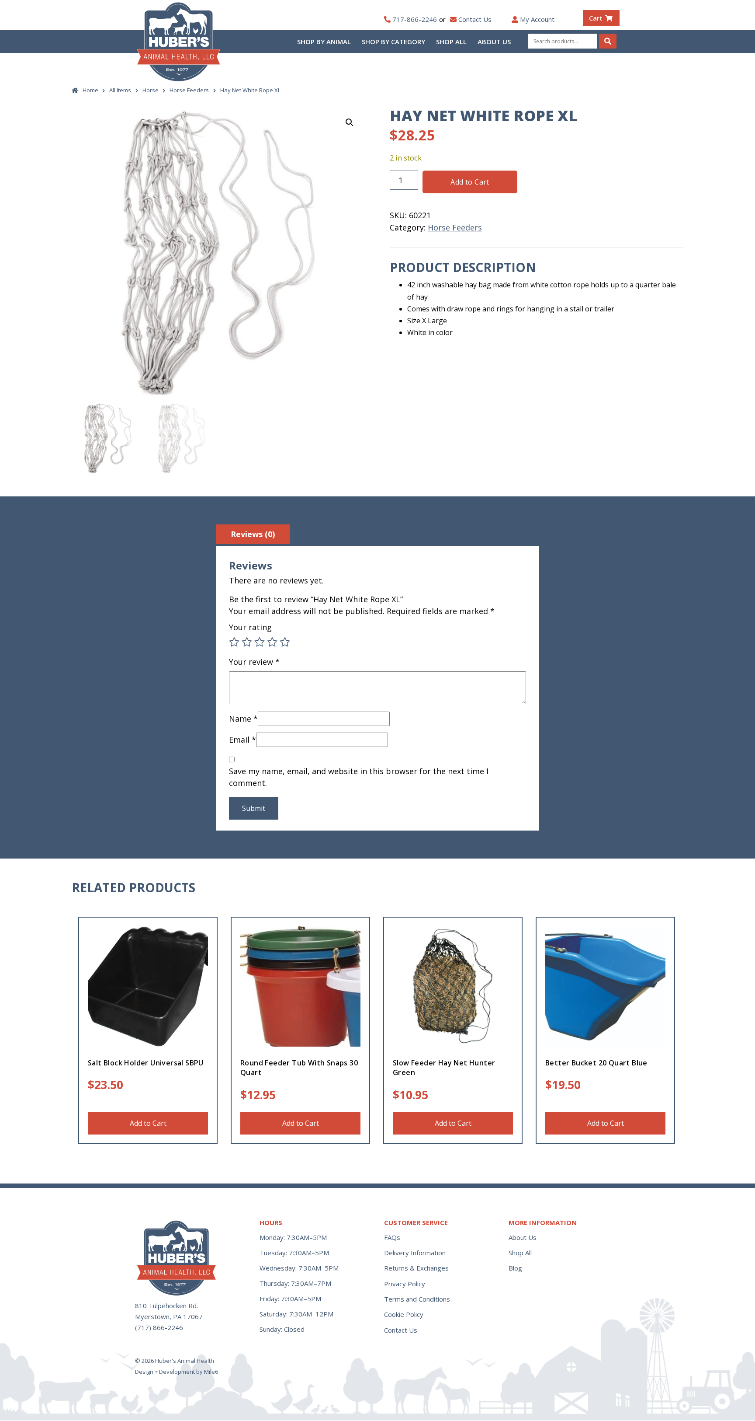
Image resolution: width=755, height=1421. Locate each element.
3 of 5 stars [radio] (259, 642)
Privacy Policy (404, 1283)
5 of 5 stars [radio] (285, 642)
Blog (515, 1268)
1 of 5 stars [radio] (234, 642)
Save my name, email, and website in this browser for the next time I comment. (358, 777)
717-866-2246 (414, 19)
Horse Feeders (189, 90)
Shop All (451, 41)
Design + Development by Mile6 (176, 1372)
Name (243, 718)
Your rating (250, 627)
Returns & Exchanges (416, 1268)
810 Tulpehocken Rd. (166, 1305)
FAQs (392, 1237)
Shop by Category (393, 41)
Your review (254, 661)
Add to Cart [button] (148, 1123)
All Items (120, 90)
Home (90, 90)
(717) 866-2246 (159, 1327)
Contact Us (475, 19)
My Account (537, 19)
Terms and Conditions (417, 1299)
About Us (494, 41)
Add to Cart (469, 182)
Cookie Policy (403, 1314)
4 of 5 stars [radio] (272, 642)
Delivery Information (415, 1252)
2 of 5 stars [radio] (247, 642)
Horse (150, 90)
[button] (349, 122)
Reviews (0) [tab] (253, 534)
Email (242, 739)
